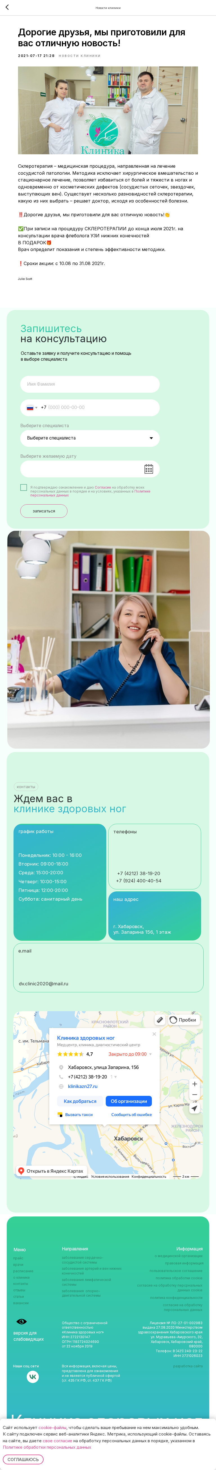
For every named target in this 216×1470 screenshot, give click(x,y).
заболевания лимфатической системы (86, 1282)
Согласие (103, 487)
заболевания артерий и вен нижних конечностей (92, 1270)
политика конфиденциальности (176, 1298)
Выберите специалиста (44, 425)
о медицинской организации (178, 1256)
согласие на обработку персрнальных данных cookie (169, 1287)
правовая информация (184, 1263)
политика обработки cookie (179, 1278)
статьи (18, 1296)
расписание (23, 1271)
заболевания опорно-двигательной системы (81, 1293)
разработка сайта (188, 1366)
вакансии (21, 1303)
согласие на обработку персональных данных (182, 1307)
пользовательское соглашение (176, 1271)
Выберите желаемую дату (48, 456)
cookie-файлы (52, 1427)
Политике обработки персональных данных (47, 1447)
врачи (18, 1264)
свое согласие (57, 1440)
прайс (18, 1258)
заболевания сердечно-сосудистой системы (83, 1259)
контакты (20, 1284)
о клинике (21, 1277)
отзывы (19, 1290)
